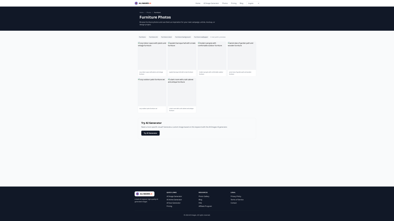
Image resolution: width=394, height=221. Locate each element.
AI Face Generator (174, 203)
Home (198, 3)
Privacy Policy (236, 196)
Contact (234, 203)
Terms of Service (237, 199)
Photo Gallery (204, 196)
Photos (225, 3)
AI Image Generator (211, 3)
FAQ (200, 203)
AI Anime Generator (174, 199)
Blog (241, 3)
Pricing (234, 3)
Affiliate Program (205, 206)
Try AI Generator (150, 133)
